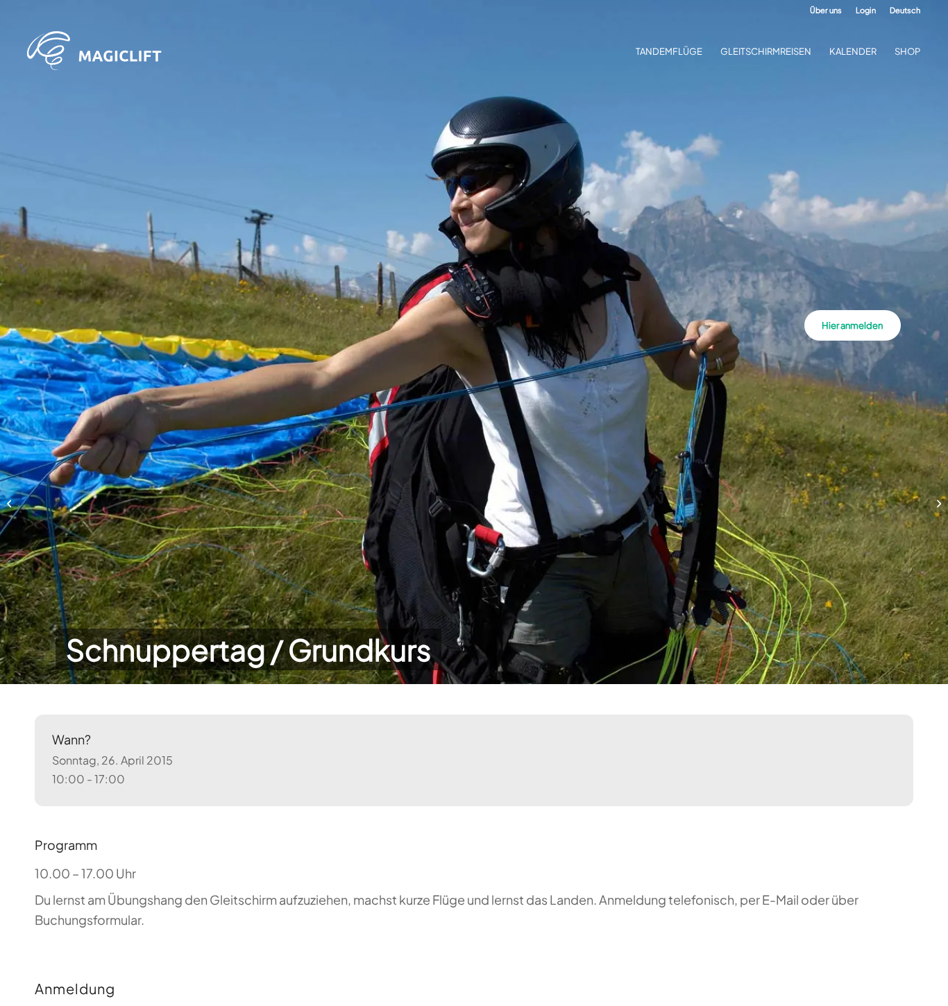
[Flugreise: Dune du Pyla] (11, 503)
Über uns (826, 10)
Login (866, 10)
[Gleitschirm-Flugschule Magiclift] (98, 51)
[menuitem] (826, 10)
